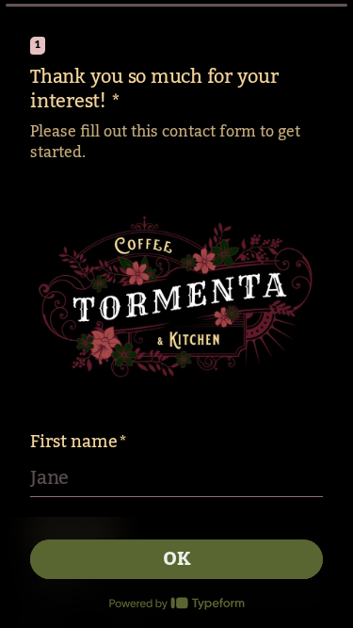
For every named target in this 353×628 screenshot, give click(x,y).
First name (78, 441)
